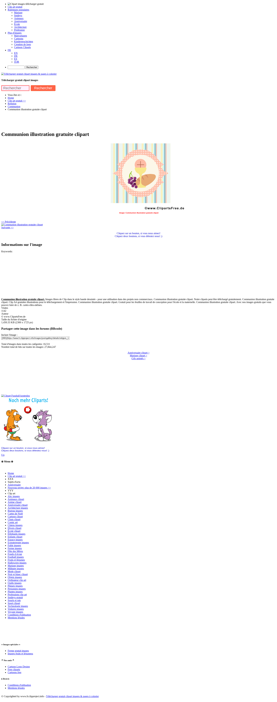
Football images (16, 557)
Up (2, 455)
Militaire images (16, 568)
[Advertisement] (59, 120)
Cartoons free (14, 672)
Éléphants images (16, 534)
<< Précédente (8, 221)
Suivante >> (7, 227)
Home (11, 473)
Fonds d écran (15, 554)
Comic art (13, 522)
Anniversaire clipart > (139, 352)
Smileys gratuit (15, 597)
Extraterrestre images (18, 542)
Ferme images (15, 548)
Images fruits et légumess (20, 653)
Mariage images (16, 565)
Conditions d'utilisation (19, 614)
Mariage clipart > (138, 355)
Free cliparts (14, 669)
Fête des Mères (15, 551)
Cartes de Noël (15, 513)
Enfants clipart (15, 536)
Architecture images (18, 508)
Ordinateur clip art (17, 580)
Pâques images (15, 586)
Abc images (14, 496)
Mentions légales (16, 617)
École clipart (14, 531)
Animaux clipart (16, 499)
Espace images (15, 539)
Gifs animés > (138, 358)
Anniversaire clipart (18, 505)
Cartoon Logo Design (19, 666)
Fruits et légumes (16, 560)
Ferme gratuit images (18, 650)
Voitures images (16, 609)
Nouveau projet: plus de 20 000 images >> (29, 487)
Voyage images (15, 612)
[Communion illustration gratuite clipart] (22, 224)
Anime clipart (14, 502)
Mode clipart (14, 571)
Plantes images (15, 591)
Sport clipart (14, 603)
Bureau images (15, 510)
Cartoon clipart (15, 516)
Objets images (15, 577)
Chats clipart (14, 519)
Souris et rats (14, 600)
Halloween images (17, 562)
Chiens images (15, 525)
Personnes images (17, 588)
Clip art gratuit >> (17, 476)
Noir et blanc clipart (18, 574)
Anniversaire (14, 484)
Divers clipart (14, 528)
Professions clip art (17, 594)
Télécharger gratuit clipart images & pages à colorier (72, 696)
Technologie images (18, 606)
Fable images (14, 545)
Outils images (14, 583)
